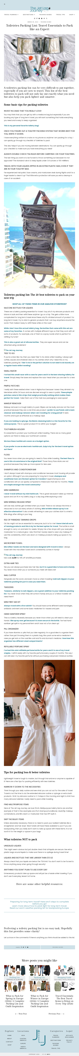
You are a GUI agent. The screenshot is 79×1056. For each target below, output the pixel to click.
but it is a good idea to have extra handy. (57, 567)
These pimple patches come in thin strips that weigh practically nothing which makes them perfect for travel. (38, 395)
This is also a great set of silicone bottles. (21, 342)
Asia (23, 1035)
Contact (9, 1042)
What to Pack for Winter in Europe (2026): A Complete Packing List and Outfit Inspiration (39, 1001)
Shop (71, 14)
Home (10, 1035)
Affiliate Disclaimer (69, 1036)
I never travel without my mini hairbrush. (21, 494)
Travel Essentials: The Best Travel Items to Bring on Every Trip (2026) (64, 999)
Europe (23, 1043)
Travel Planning (10, 14)
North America (23, 1047)
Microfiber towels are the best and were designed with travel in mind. (33, 547)
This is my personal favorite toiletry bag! (21, 126)
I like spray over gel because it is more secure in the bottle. (34, 620)
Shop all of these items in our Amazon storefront (39, 304)
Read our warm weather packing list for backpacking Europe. (39, 908)
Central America (23, 1039)
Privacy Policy (69, 1041)
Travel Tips (60, 14)
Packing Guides (46, 14)
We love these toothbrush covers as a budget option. (26, 441)
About (9, 1038)
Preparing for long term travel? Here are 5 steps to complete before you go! (39, 902)
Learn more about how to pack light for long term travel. (39, 906)
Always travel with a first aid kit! (18, 606)
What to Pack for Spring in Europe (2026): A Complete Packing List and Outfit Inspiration (14, 1001)
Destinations (28, 14)
